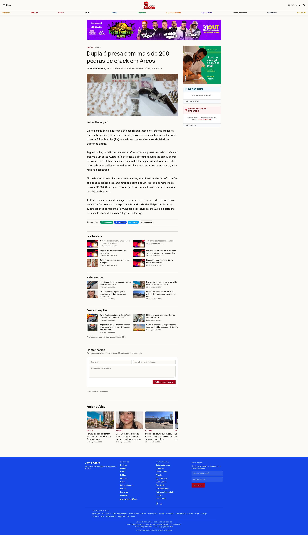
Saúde (114, 13)
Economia (124, 492)
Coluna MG (301, 13)
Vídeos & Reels (161, 472)
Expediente (160, 485)
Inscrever (198, 485)
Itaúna (197, 514)
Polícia (61, 13)
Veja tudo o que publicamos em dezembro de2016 (106, 337)
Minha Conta (161, 499)
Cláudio (161, 514)
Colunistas (272, 13)
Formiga (204, 514)
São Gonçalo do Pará (120, 514)
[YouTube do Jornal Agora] (161, 503)
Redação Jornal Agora (99, 68)
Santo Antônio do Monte (137, 514)
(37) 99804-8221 (167, 527)
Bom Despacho (111, 516)
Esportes (142, 13)
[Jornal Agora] (149, 5)
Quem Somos (161, 482)
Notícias (34, 13)
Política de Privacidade (165, 492)
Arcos (98, 47)
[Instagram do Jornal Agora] (157, 503)
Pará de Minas (152, 514)
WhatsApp (108, 222)
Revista (159, 475)
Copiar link (148, 222)
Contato (159, 495)
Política (88, 13)
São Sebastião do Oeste (184, 514)
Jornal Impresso (240, 13)
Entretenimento (173, 13)
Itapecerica (170, 514)
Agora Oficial (206, 13)
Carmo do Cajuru (98, 516)
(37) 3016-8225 (146, 527)
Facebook (121, 222)
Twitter (134, 222)
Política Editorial (162, 489)
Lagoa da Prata (123, 516)
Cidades (6, 13)
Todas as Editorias (163, 465)
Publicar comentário (164, 382)
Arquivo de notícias (128, 499)
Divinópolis (96, 514)
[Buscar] (304, 5)
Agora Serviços (162, 479)
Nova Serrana (106, 514)
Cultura (123, 489)
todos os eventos (204, 119)
